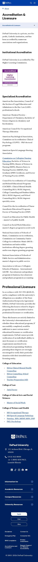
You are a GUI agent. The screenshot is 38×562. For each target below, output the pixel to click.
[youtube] (26, 470)
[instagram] (19, 470)
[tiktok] (15, 470)
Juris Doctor (12, 390)
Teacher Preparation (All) (17, 380)
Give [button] (19, 524)
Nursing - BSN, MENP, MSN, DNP (21, 419)
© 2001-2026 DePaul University (19, 556)
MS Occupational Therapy (18, 413)
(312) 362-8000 (14, 457)
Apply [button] (19, 514)
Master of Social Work (16, 403)
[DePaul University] (10, 3)
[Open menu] (35, 3)
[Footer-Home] (19, 437)
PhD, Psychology (14, 422)
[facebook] (23, 470)
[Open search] (31, 3)
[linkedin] (12, 470)
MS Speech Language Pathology (20, 416)
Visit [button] (19, 519)
